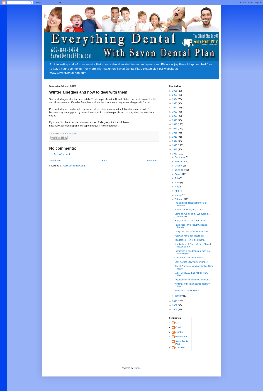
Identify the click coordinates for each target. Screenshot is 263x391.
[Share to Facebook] (62, 138)
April (177, 191)
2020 (175, 116)
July (177, 178)
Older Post (152, 160)
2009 (175, 305)
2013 (175, 145)
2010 (175, 301)
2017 (175, 128)
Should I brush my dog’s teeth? (189, 209)
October (179, 165)
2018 (175, 124)
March (178, 195)
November (180, 161)
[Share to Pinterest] (66, 138)
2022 (175, 107)
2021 (175, 112)
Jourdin (179, 332)
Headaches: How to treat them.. (189, 240)
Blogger (137, 368)
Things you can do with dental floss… (192, 231)
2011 (175, 153)
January (179, 296)
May (177, 186)
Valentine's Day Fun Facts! (187, 290)
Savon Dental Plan (182, 342)
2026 (175, 91)
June (177, 182)
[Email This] (52, 138)
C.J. (177, 322)
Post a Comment (62, 154)
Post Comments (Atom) (73, 165)
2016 (175, 133)
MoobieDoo (181, 336)
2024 (175, 99)
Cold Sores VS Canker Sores (188, 257)
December (180, 157)
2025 (175, 95)
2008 (175, 309)
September (180, 170)
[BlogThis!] (55, 138)
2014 (175, 141)
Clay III (178, 327)
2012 (175, 149)
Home (104, 160)
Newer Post (55, 160)
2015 (175, 137)
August (178, 174)
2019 (175, 120)
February (179, 199)
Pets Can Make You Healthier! (189, 236)
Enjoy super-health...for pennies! (190, 220)
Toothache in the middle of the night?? (192, 279)
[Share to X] (59, 138)
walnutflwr (180, 347)
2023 (175, 103)
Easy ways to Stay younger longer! (191, 262)
